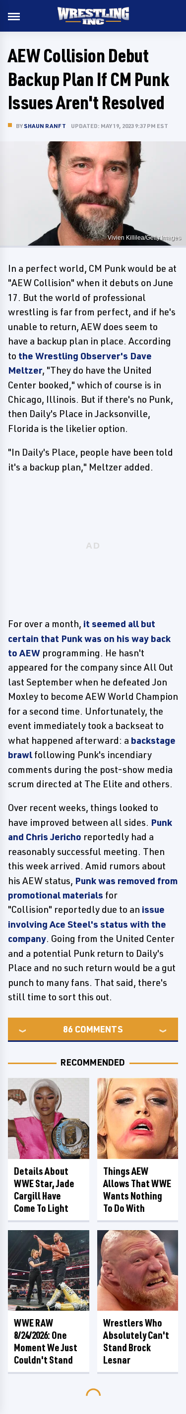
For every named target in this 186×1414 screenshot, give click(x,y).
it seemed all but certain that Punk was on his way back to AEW (89, 638)
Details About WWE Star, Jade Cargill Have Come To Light (44, 1189)
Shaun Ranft (45, 125)
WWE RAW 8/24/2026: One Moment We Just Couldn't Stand (45, 1341)
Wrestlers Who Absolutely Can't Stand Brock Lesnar (136, 1341)
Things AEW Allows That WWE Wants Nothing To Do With (137, 1189)
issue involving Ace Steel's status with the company (87, 923)
